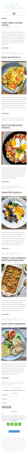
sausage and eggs (9, 188)
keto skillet (20, 187)
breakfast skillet (15, 187)
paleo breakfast (17, 120)
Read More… (14, 420)
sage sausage (3, 188)
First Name (4, 398)
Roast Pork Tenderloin (13, 324)
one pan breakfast (4, 120)
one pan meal (10, 120)
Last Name (4, 402)
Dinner (7, 52)
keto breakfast (22, 119)
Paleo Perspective (14, 5)
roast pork (5, 384)
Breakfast (7, 186)
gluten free (12, 53)
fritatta (16, 119)
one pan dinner (14, 383)
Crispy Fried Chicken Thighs (11, 24)
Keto (19, 119)
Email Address (5, 394)
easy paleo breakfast (9, 119)
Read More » (5, 48)
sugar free (17, 254)
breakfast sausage (9, 187)
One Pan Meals (13, 382)
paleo (19, 53)
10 (12, 387)
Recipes (16, 52)
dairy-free (8, 53)
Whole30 (16, 252)
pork (21, 120)
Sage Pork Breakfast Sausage (12, 126)
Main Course (10, 52)
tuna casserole (22, 53)
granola (11, 254)
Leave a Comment (17, 27)
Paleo (14, 52)
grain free (15, 53)
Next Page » (18, 387)
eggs (14, 119)
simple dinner (9, 384)
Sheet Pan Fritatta (11, 57)
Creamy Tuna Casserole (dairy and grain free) (13, 259)
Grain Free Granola (11, 192)
